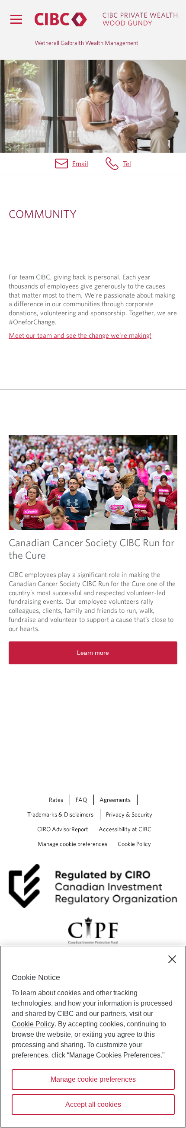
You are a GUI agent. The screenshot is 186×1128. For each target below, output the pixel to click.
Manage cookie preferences (72, 843)
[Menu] (16, 19)
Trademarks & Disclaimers (60, 814)
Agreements (115, 799)
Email (80, 163)
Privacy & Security (129, 814)
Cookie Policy (134, 843)
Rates (56, 799)
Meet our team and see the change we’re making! (80, 335)
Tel (127, 163)
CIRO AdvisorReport (62, 829)
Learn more (93, 652)
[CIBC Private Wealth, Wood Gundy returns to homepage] (106, 19)
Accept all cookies (93, 1104)
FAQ (81, 799)
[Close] (172, 959)
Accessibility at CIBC (125, 829)
